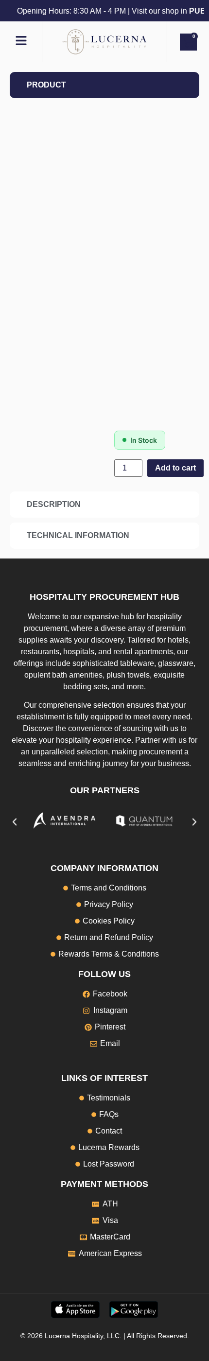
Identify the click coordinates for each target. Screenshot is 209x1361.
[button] (14, 822)
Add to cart (175, 468)
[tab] (104, 85)
